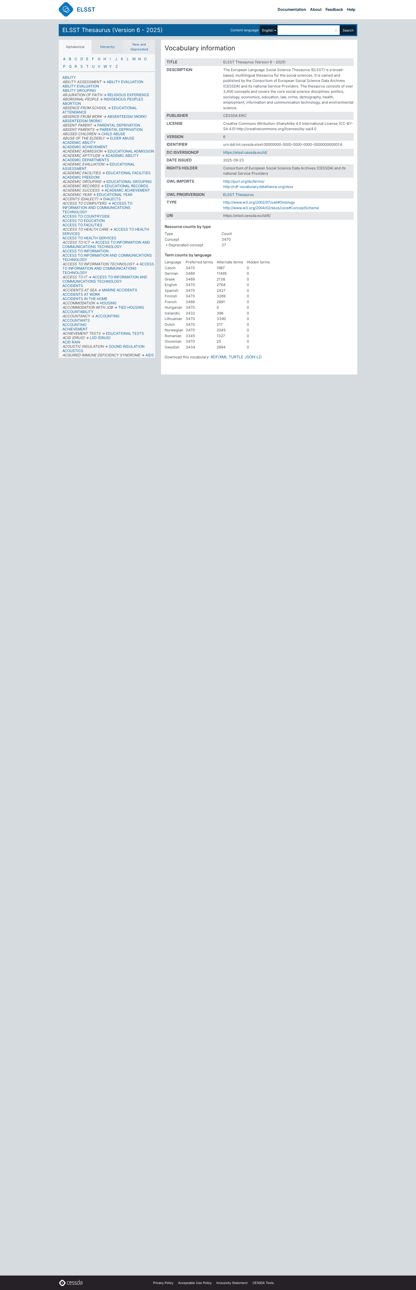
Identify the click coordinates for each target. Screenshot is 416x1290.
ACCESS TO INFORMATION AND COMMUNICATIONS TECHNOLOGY (107, 257)
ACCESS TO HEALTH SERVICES (89, 238)
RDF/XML (219, 356)
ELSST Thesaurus (238, 194)
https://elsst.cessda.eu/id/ (245, 152)
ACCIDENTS (72, 285)
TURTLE (236, 356)
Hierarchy (107, 47)
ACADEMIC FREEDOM (80, 177)
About (316, 9)
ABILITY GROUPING (79, 90)
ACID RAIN (71, 342)
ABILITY (69, 77)
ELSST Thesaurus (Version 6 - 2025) (112, 30)
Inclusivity (232, 1283)
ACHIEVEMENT (75, 329)
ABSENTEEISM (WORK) (82, 121)
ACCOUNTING (74, 324)
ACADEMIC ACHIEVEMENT (85, 147)
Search (348, 30)
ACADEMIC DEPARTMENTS (85, 160)
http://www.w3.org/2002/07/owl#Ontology (259, 202)
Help (351, 9)
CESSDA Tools (263, 1283)
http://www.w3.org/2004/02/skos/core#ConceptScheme (271, 208)
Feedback (334, 9)
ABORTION (71, 103)
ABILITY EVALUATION (80, 86)
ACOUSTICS (72, 350)
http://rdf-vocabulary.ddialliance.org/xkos (258, 186)
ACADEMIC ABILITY (79, 142)
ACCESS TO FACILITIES (82, 225)
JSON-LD (253, 356)
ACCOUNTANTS (76, 320)
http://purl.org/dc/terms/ (243, 181)
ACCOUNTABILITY (77, 311)
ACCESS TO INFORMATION (85, 251)
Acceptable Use (195, 1283)
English (267, 30)
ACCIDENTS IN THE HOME (84, 298)
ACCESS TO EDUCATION (83, 220)
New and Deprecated (139, 46)
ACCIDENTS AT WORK (81, 294)
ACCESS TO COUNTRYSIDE (86, 216)
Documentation (292, 9)
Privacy (163, 1283)
